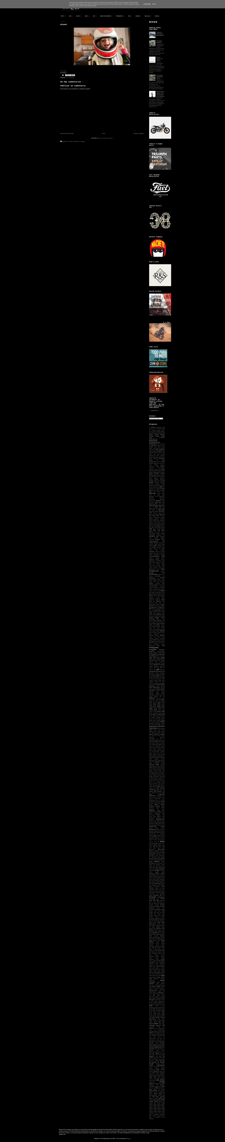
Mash (163, 817)
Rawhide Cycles (159, 919)
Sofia (158, 983)
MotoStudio (158, 858)
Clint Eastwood (155, 562)
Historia (152, 698)
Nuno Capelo (153, 879)
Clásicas (152, 559)
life (155, 791)
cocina (151, 566)
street (160, 1002)
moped (156, 841)
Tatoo (160, 1022)
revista (158, 927)
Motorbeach (152, 854)
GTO (155, 678)
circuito (163, 557)
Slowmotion (154, 980)
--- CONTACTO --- (154, 410)
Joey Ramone (161, 747)
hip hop (162, 696)
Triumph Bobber (160, 1063)
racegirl (151, 913)
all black (159, 451)
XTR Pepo (156, 1096)
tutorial (151, 1066)
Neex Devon (156, 867)
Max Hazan (152, 822)
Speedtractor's (154, 990)
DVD (158, 619)
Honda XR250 (157, 720)
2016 (164, 428)
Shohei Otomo (152, 972)
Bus (156, 527)
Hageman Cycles (154, 681)
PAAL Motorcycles (155, 886)
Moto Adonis (152, 843)
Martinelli (159, 817)
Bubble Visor (152, 521)
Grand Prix (162, 675)
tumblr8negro (161, 1065)
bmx (163, 507)
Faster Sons (153, 636)
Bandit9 (163, 472)
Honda (163, 699)
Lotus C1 (158, 800)
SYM (161, 1016)
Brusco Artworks (160, 518)
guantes (159, 678)
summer (163, 1005)
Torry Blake (162, 1057)
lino (150, 792)
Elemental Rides (156, 626)
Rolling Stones (161, 938)
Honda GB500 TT (153, 714)
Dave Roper (152, 592)
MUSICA (157, 16)
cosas (151, 580)
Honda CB (152, 701)
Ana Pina (157, 454)
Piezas (163, 898)
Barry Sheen (152, 476)
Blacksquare (154, 499)
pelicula (162, 894)
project (159, 907)
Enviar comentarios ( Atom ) (106, 138)
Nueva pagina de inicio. (159, 59)
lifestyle (160, 791)
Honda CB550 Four (159, 708)
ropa (151, 940)
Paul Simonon (152, 892)
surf (153, 1008)
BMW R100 (152, 505)
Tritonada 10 (155, 1062)
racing (160, 913)
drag (155, 613)
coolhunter (158, 576)
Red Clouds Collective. (159, 921)
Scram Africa (161, 960)
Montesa (151, 841)
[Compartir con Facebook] (72, 75)
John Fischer (153, 748)
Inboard (160, 728)
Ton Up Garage (154, 1053)
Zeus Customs (153, 1115)
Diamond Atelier (154, 602)
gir (155, 669)
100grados (160, 427)
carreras (151, 545)
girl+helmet (152, 671)
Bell (164, 481)
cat (160, 548)
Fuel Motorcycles (154, 656)
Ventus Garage (157, 1075)
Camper (163, 539)
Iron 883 (152, 735)
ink (153, 732)
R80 (158, 912)
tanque (151, 1020)
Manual (160, 812)
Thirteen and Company (157, 1043)
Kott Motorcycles (153, 773)
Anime (152, 460)
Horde (158, 721)
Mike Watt (156, 832)
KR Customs (161, 773)
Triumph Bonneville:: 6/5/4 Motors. (160, 34)
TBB (163, 1025)
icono (160, 724)
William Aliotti (154, 1092)
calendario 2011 (160, 534)
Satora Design (155, 957)
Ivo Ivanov (160, 740)
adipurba (162, 448)
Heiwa (159, 689)
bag (154, 472)
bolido (160, 508)
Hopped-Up (154, 721)
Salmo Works (161, 952)
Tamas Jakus (161, 1019)
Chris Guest (159, 553)
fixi (150, 641)
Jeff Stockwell (157, 745)
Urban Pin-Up (160, 1069)
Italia (156, 740)
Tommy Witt (158, 1051)
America (160, 452)
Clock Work (162, 562)
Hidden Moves (159, 695)
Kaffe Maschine (158, 757)
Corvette (163, 579)
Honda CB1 (158, 701)
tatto (163, 1022)
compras (163, 571)
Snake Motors (161, 982)
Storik (156, 1001)
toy (150, 1059)
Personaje (153, 897)
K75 (153, 757)
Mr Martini (151, 859)
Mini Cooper (162, 832)
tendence (152, 1028)
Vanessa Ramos (156, 1072)
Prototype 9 (152, 909)
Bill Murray (158, 491)
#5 (150, 427)
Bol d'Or (155, 508)
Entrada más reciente (67, 133)
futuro (159, 657)
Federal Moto (161, 636)
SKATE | (78, 16)
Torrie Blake (156, 1057)
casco (154, 547)
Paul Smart (159, 892)
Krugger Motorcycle (154, 776)
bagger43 (158, 472)
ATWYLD (157, 464)
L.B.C (156, 777)
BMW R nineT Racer (160, 503)
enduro (158, 627)
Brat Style (152, 515)
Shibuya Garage (153, 969)
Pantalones (152, 889)
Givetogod (152, 673)
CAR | (70, 16)
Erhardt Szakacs (158, 629)
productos (153, 908)
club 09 (152, 563)
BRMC (158, 515)
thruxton (162, 1045)
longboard (152, 795)
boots (160, 512)
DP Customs (161, 611)
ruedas (163, 947)
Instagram (156, 734)
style (152, 1005)
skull (151, 978)
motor (163, 852)
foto (67, 77)
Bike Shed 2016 (161, 490)
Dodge (163, 610)
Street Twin (162, 1004)
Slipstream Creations (159, 978)
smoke (162, 980)
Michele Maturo (155, 828)
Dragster (159, 613)
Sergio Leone (153, 966)
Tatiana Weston (153, 1022)
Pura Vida (162, 909)
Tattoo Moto (162, 1023)
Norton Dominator (160, 874)
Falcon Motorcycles (155, 634)
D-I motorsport (161, 587)
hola (157, 698)
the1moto (162, 1041)
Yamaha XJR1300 (161, 1104)
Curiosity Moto (160, 583)
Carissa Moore (161, 544)
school (158, 959)
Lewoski (157, 789)
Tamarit (158, 1017)
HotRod (162, 721)
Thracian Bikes (161, 1044)
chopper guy (152, 553)
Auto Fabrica (160, 466)
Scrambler (152, 962)
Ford (159, 642)
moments (155, 836)
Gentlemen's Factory (159, 664)
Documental (158, 610)
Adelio (163, 446)
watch (163, 1086)
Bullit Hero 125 (153, 526)
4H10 (157, 431)
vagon (161, 1071)
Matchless (152, 819)
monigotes (152, 838)
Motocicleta (153, 849)
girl (158, 669)
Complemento (155, 571)
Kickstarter (159, 769)
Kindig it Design (159, 772)
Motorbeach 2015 (160, 853)
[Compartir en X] (70, 75)
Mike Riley (151, 832)
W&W (158, 1084)
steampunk (162, 996)
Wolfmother (162, 1092)
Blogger (129, 1138)
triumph (152, 1063)
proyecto (157, 909)
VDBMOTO (162, 1074)
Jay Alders (162, 743)
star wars (157, 995)
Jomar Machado (155, 751)
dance (160, 589)
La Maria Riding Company (156, 779)
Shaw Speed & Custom (158, 968)
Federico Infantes (154, 638)
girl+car (162, 669)
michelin (163, 828)
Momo (159, 836)
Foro (159, 645)
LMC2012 (154, 792)
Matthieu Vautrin (161, 820)
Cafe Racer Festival (159, 532)
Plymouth (162, 903)
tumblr (153, 1065)
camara (163, 538)
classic (158, 559)
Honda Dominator (154, 713)
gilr (161, 667)
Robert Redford (153, 934)
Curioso (151, 585)
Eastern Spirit (159, 622)
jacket (156, 741)
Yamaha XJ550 (153, 1104)
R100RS (151, 912)
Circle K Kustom (155, 557)
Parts (163, 889)
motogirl (156, 851)
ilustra (163, 724)
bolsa (163, 508)
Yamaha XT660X (153, 1111)
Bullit (156, 523)
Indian (151, 729)
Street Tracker (156, 1004)
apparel (161, 461)
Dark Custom (157, 590)
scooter (163, 959)
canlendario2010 (155, 541)
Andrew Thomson (160, 455)
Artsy (158, 463)
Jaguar (160, 741)
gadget (163, 657)
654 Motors (161, 433)
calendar (163, 533)
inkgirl (151, 734)
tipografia (152, 1048)
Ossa (159, 885)
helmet (163, 689)
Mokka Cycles (161, 835)
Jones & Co (156, 753)
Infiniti (163, 731)
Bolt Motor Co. (153, 509)
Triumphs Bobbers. (159, 41)
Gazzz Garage (161, 660)
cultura (152, 583)
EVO (150, 632)
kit (164, 772)
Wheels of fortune (159, 1089)
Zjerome (160, 1115)
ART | (94, 16)
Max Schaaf (157, 822)
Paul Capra (155, 891)
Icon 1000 (155, 724)
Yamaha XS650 (161, 1107)
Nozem (163, 877)
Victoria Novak (161, 1076)
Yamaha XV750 (161, 1111)
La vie (154, 782)
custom (156, 585)
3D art (154, 431)
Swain (158, 1016)
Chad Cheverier (160, 550)
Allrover (156, 452)
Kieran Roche (158, 770)
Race (163, 912)
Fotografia (71, 77)
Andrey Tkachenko (153, 457)
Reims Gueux (153, 922)
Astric (151, 464)
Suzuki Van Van (153, 1016)
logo (160, 792)
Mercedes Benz (153, 825)
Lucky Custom (157, 801)
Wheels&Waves (153, 1090)
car (163, 541)
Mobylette (162, 833)
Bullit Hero (162, 524)
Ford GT (163, 642)
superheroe (152, 1007)
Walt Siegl (158, 1086)
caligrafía (157, 537)
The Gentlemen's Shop (159, 1032)
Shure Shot (155, 974)
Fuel (163, 652)
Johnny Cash (161, 748)
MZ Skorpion (157, 864)
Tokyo (159, 1050)
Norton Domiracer (153, 876)
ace (159, 445)
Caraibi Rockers (154, 542)
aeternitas (162, 449)
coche (163, 565)
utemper (151, 1071)
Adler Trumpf (152, 449)
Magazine (153, 810)
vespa (151, 1077)
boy (164, 514)
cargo (156, 544)
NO (161, 870)
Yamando (151, 1112)
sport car (155, 992)
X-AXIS (160, 1095)
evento (162, 631)
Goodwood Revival (160, 674)
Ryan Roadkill (158, 950)
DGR (163, 601)
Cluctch (159, 563)
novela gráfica (157, 877)
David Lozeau (161, 593)
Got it (154, 4)
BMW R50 (162, 505)
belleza (152, 482)
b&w (163, 469)
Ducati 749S (154, 616)
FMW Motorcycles (153, 642)
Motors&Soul (152, 858)
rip (160, 932)
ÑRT (156, 880)
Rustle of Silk (153, 949)
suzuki (163, 1010)
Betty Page (157, 487)
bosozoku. (156, 514)
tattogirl (151, 1023)
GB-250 (152, 661)
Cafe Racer (153, 530)
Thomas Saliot (153, 1044)
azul (160, 469)
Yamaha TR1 (153, 1102)
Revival (163, 927)
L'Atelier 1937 (161, 777)
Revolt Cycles (158, 930)
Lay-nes (154, 785)
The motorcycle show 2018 (156, 1035)
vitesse (151, 1083)
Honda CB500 (157, 707)
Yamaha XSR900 (161, 1108)
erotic (154, 631)
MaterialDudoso (160, 819)
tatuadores (159, 1025)
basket (151, 478)
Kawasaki (157, 761)
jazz (150, 744)
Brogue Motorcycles (155, 517)
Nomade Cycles (160, 871)
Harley (159, 684)
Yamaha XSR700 (153, 1108)
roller (156, 938)
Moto (162, 841)
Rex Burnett (158, 931)
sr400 (157, 993)
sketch (163, 977)
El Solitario (157, 625)
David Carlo (155, 593)
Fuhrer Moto (162, 655)
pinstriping (162, 900)
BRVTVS (151, 520)
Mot (159, 841)
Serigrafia (162, 966)
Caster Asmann (154, 548)
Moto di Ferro (158, 843)
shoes (163, 971)
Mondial (163, 836)
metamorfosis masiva (157, 826)
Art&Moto (151, 463)
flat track (156, 641)
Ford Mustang (155, 644)
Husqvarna (152, 723)
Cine (163, 556)
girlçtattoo (159, 671)
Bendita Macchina (160, 482)
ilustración (161, 726)
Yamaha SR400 (160, 1099)
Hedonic (163, 687)
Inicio (103, 133)
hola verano (162, 698)
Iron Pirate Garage (160, 735)
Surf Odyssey (158, 1008)
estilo (158, 631)
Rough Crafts (157, 940)
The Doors (160, 1031)
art (164, 461)
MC (161, 822)
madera (163, 806)
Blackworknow (152, 500)
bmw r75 (152, 506)
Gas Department (153, 660)
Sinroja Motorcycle (153, 975)
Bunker (163, 526)
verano (163, 1075)
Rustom (159, 949)
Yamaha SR (161, 1098)
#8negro (154, 427)
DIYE (162, 608)
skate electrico (153, 977)
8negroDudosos (153, 439)
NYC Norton (152, 880)
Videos (162, 1080)
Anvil (159, 460)
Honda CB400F (157, 705)
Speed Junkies (156, 987)
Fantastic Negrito (154, 635)
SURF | (87, 16)
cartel (155, 545)
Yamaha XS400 (153, 1105)
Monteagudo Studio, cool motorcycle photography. (160, 94)
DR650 (151, 613)
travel (163, 1059)
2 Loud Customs (158, 428)
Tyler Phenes (156, 1066)
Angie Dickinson (154, 458)
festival (159, 639)
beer (161, 481)
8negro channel (154, 434)
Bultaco (159, 526)
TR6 (153, 1059)
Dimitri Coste (156, 604)
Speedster (162, 989)
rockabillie (157, 935)
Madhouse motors (155, 807)
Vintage (162, 1082)
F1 (152, 632)
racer (156, 913)
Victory (151, 1078)
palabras (157, 888)
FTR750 (160, 652)
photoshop (153, 898)
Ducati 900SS (161, 616)
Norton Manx (161, 876)
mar (164, 811)
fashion (162, 635)
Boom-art (155, 512)
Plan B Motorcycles (154, 903)
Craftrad (155, 580)
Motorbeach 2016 (154, 855)
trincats (151, 1060)
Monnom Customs (160, 838)
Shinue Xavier (161, 969)
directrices (162, 604)
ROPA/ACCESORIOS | (106, 16)
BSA (155, 520)
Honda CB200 (157, 702)
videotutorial (154, 1081)
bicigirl (163, 488)
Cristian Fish (153, 581)
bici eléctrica (157, 488)
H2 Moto (155, 680)
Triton (158, 1060)
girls (163, 671)
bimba (163, 491)
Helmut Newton (160, 690)
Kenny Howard (161, 767)
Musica (157, 861)
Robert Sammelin (161, 934)
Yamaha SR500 (153, 1101)
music (151, 861)
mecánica (156, 823)
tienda (160, 1047)
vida (155, 1078)
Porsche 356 (152, 906)
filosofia (163, 639)
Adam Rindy (158, 446)
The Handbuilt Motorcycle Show (157, 1034)
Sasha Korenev (160, 956)
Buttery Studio (161, 527)
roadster (163, 932)
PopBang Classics (154, 904)
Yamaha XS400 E (161, 1105)
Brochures (162, 515)
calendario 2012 (154, 536)
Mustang (151, 863)
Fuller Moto (153, 657)
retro (154, 927)
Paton (150, 891)
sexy (150, 968)
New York (158, 869)
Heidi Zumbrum (153, 689)
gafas (150, 659)
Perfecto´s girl (158, 895)
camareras (152, 539)
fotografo (162, 649)
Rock (151, 936)
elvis (154, 627)
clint (150, 562)
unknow (158, 1068)
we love (154, 1087)
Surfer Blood (152, 1010)
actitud (151, 447)
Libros (151, 791)
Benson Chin (162, 485)
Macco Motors (160, 804)
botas (161, 514)
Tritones (162, 1062)
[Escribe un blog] (68, 75)
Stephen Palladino (157, 998)
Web (157, 1088)
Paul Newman (161, 891)
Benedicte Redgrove (155, 484)
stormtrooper (161, 1001)
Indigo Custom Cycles (155, 731)
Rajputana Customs (160, 918)
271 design (153, 430)
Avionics (156, 469)
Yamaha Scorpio (153, 1098)
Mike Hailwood (161, 831)
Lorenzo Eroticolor (157, 797)
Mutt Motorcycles (158, 863)
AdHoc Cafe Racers (154, 448)
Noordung (152, 873)
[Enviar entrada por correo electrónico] (63, 75)
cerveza (152, 550)
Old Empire (158, 883)
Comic (163, 569)
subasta (158, 1005)
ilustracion (153, 726)
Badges (151, 472)
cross (158, 581)
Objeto (159, 880)
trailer (160, 1059)
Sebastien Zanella (154, 963)
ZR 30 (163, 1117)
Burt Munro (152, 527)
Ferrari (155, 639)
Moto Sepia (161, 848)
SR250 (154, 993)
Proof (163, 907)
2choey (159, 430)
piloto (151, 900)
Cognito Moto (157, 566)
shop (158, 972)
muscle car (161, 859)
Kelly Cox (155, 767)
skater (159, 977)
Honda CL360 (161, 710)
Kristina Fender (161, 774)
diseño (163, 605)
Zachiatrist (162, 1114)
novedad (151, 877)
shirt (159, 971)
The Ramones (159, 1040)
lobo (157, 792)
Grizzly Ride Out (157, 677)
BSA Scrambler (161, 520)
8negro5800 (162, 437)
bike (150, 490)
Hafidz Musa (161, 680)
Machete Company (155, 806)
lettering (162, 788)
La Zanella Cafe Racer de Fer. (159, 77)
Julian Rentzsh (161, 754)
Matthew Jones (153, 820)
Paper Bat (159, 889)
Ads (157, 449)
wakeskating (152, 1086)
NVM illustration (161, 879)
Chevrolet (158, 551)
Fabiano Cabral (157, 632)
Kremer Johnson (153, 774)
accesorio (155, 445)
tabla (154, 1017)
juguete (155, 754)
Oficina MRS (159, 882)
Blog (158, 501)
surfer (163, 1008)
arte (155, 463)
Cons (163, 572)
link (164, 791)
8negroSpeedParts (154, 442)
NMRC (158, 870)
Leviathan (152, 789)
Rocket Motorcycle (153, 937)
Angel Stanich (161, 457)
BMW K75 (152, 503)
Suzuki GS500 (153, 1013)
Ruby (159, 947)
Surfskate (158, 1010)
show (150, 974)
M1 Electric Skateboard (155, 803)
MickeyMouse (153, 829)
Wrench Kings (158, 1093)
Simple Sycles (161, 974)
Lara (159, 783)
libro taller (162, 789)
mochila (151, 835)
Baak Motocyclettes (154, 470)
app (157, 461)
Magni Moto (161, 810)
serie (158, 966)
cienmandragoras (155, 556)
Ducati (159, 614)
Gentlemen (162, 661)
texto (151, 1029)
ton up (163, 1051)
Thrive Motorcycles (154, 1045)
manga (156, 811)
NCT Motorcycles (158, 866)
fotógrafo (153, 651)
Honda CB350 (157, 704)
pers (164, 895)
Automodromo (161, 467)
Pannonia (162, 888)
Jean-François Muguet (157, 744)
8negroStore (153, 444)
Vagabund (157, 1071)
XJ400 (163, 1095)
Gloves (157, 673)
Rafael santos (158, 915)
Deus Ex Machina (155, 601)
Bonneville (161, 509)
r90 (161, 912)
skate (163, 975)
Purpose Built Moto (155, 910)
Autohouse (153, 467)
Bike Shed (154, 490)
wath (150, 1087)
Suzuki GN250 (161, 1011)
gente (157, 661)
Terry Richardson (160, 1028)
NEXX (163, 869)
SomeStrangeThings (160, 985)
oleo (156, 885)
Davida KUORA (158, 595)
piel (159, 898)
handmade (162, 683)
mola (150, 836)
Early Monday (157, 620)
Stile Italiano (158, 999)
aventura (151, 469)
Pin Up (156, 900)
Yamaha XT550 (153, 1110)
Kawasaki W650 (154, 764)
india (163, 728)
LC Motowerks (160, 785)
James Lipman (156, 743)
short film (162, 972)
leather (159, 786)
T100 (163, 1016)
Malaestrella (152, 811)
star (151, 995)
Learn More (147, 4)
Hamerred (157, 683)
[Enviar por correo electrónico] (66, 75)
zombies (158, 1117)
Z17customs (156, 1114)
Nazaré (151, 866)
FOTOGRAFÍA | (120, 16)
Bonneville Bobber (154, 511)
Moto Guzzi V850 (160, 846)
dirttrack (158, 605)
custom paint (161, 584)
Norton (158, 873)
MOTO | (63, 16)
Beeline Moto (157, 481)
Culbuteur (162, 581)
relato (160, 922)
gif (155, 667)
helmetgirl (152, 690)
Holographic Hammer (155, 699)
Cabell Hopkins (161, 529)
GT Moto (151, 678)
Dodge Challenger (153, 611)
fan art (163, 634)
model (156, 835)
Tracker (156, 1059)
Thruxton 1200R (153, 1047)
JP (161, 753)
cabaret (155, 529)
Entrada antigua (139, 133)
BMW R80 (158, 507)
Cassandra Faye (161, 547)
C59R (151, 529)
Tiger (163, 1047)
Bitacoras (153, 493)
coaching (158, 565)
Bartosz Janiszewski (160, 476)
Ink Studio (158, 732)
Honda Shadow (157, 717)
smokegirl (153, 982)
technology (153, 1026)
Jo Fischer (155, 747)
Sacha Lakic (155, 952)
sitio (159, 975)
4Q (159, 431)
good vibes (152, 674)
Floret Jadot (162, 641)
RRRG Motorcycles (160, 946)
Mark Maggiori (157, 816)
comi (159, 569)
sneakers (152, 983)
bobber (151, 508)
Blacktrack (162, 499)
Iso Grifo (160, 738)
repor (153, 925)
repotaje (157, 925)
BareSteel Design (160, 475)
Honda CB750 (153, 710)
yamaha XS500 (153, 1107)
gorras (150, 675)
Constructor (153, 574)
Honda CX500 (161, 711)
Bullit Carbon (161, 523)
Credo (163, 580)
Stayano (157, 996)
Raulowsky (152, 919)
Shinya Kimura (153, 971)
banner (152, 473)
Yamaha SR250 (152, 1099)
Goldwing (162, 673)
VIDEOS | (138, 16)
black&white (162, 496)
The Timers (157, 1041)
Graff (153, 676)
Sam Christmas (153, 953)
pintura (155, 901)
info (150, 732)
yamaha (162, 1096)
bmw (157, 502)
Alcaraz (155, 451)
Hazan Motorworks (155, 687)
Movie (163, 858)
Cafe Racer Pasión (155, 533)
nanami (163, 864)
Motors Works (161, 856)
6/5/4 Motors (155, 433)
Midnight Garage (153, 831)
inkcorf (163, 732)
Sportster (161, 992)
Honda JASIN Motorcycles (155, 715)
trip (154, 1060)
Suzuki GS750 (153, 1014)
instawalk (162, 734)
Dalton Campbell (153, 589)
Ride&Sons (156, 933)
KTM (154, 777)
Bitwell (160, 493)
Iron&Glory (154, 737)
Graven (151, 677)
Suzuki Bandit (153, 1011)
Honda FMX (162, 713)
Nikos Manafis (152, 870)
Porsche (162, 904)
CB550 (163, 548)
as (160, 463)
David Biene (158, 592)
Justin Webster (160, 756)
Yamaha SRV (161, 1101)
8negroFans (153, 441)
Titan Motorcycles (159, 1048)
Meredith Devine (161, 825)
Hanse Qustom (153, 684)
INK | (130, 16)
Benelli (163, 484)
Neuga (161, 867)
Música (163, 861)
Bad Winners (162, 470)
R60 (155, 912)
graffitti (157, 676)
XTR (150, 1096)
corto (159, 579)
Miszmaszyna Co (154, 833)
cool (159, 574)
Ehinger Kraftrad (156, 623)
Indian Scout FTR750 (159, 729)
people (151, 895)
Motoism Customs (156, 852)
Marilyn (159, 814)
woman (151, 1093)
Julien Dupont (152, 756)
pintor (151, 901)
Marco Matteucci (155, 813)
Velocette (151, 1075)
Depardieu (158, 599)
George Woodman (154, 666)
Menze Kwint (162, 823)
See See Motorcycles (159, 965)
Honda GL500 (161, 714)
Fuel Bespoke (153, 654)
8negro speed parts (157, 436)
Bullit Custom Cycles (154, 524)
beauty (151, 481)
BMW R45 (157, 505)
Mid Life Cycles (161, 829)
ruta (154, 950)
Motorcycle (155, 856)
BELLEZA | (148, 16)
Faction (163, 632)
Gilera (158, 667)
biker (151, 491)
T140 (150, 1017)
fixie (152, 641)
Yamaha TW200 (161, 1102)
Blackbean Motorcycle (157, 497)
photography (161, 897)
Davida (151, 595)
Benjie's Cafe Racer (154, 485)
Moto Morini (153, 848)
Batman (151, 479)
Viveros (155, 1083)
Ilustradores (153, 728)
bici (161, 487)
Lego (158, 788)
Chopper (163, 551)
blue (161, 500)
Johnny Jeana (153, 750)
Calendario (152, 535)
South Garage (156, 986)
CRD (160, 580)
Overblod (162, 885)
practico (162, 906)
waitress (162, 1085)
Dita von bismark (156, 608)
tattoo (156, 1023)
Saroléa (158, 954)
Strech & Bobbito (153, 1002)
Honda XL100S (158, 718)
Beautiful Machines (159, 479)
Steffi (150, 998)
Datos (163, 591)
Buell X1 (158, 521)
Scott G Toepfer (153, 960)
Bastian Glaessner (159, 478)
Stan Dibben (162, 993)
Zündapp (151, 1118)
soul (150, 986)
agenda (151, 451)
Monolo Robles (153, 839)
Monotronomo (161, 839)
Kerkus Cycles (152, 769)
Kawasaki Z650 (156, 766)
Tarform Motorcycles (159, 1020)
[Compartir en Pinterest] (74, 75)
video (157, 1080)
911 (159, 443)
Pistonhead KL (161, 901)
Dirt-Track (152, 605)
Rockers (162, 936)
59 (161, 431)
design (163, 599)
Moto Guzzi (158, 845)
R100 (163, 911)
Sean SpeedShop (160, 962)
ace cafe (162, 445)
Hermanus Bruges (155, 693)
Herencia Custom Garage (157, 692)
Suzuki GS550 (161, 1013)
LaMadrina (159, 782)
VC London (156, 1074)
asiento (163, 463)
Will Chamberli (161, 1090)
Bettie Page (152, 487)
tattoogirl (152, 1025)
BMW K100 (162, 502)
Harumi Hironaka (160, 686)
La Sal (157, 780)
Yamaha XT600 (161, 1110)
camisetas (158, 539)
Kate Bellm (158, 760)
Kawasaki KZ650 (160, 763)
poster (158, 906)
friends (155, 652)
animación (162, 458)
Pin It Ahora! (63, 71)
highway (157, 696)
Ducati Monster (155, 617)
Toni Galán (159, 1056)
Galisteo (154, 658)
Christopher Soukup (159, 554)
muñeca (156, 859)
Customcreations (154, 586)
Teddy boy (161, 1026)
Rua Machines (153, 947)
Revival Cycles (153, 928)
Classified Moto (160, 560)
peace (158, 893)
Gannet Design (161, 659)
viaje (155, 1077)
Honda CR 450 (153, 711)
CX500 (156, 587)
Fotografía (154, 649)
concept (155, 572)
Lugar (163, 801)
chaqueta (152, 551)
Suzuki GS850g (161, 1014)
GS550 (163, 677)
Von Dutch (159, 1083)
